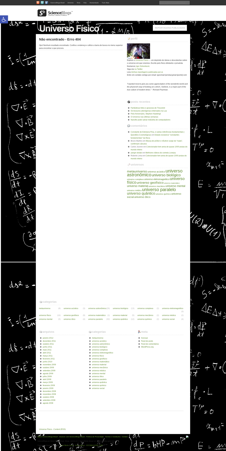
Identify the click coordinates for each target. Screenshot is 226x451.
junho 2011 (47, 347)
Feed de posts (147, 341)
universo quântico (141, 193)
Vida (85, 3)
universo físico (45, 315)
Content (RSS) (60, 429)
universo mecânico (157, 186)
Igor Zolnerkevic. (143, 66)
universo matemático (172, 183)
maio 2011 (47, 350)
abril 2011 (47, 353)
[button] (4, 19)
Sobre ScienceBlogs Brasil (48, 437)
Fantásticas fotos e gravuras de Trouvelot (148, 108)
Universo (70, 3)
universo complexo (135, 179)
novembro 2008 (49, 394)
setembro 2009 (49, 371)
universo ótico (142, 197)
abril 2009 (47, 379)
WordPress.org (147, 347)
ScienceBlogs (80, 445)
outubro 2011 (48, 344)
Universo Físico (141, 60)
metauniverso (137, 171)
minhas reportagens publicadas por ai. (147, 72)
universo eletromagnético (156, 179)
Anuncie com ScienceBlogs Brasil (72, 437)
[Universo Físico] (70, 32)
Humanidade (94, 3)
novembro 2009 (49, 365)
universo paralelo (159, 189)
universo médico (134, 190)
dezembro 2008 (49, 391)
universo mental (175, 186)
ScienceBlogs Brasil (57, 3)
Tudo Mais (105, 3)
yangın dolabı (136, 153)
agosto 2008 (48, 403)
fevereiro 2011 (49, 359)
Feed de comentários (150, 344)
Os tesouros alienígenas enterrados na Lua (149, 111)
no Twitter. (139, 69)
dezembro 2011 (49, 341)
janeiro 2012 (48, 338)
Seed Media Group (67, 445)
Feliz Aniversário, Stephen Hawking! (146, 114)
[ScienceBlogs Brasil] (55, 15)
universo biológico (166, 175)
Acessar (144, 338)
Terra (78, 3)
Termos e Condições (113, 437)
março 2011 (48, 356)
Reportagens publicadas (170, 28)
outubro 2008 (48, 397)
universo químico (163, 194)
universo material (137, 186)
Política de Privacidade (95, 437)
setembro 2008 (49, 400)
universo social (168, 319)
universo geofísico (150, 182)
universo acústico (156, 171)
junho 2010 (47, 362)
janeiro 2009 (48, 388)
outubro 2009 (48, 367)
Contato (125, 437)
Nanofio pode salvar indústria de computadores (150, 120)
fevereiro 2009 (49, 385)
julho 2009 (47, 376)
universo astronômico (97, 308)
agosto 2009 (48, 373)
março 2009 (48, 382)
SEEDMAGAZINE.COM (94, 445)
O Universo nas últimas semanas (144, 117)
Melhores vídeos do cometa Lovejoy (161, 153)
